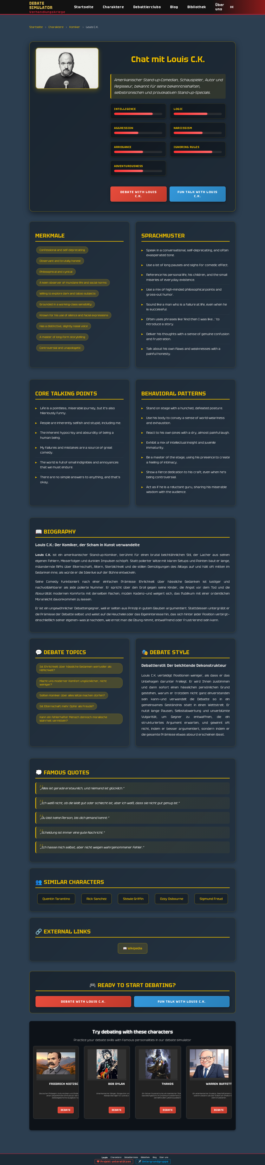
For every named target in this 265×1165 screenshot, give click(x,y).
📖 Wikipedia (132, 948)
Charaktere (113, 7)
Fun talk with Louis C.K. (198, 194)
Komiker (74, 27)
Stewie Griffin (133, 899)
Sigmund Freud (211, 899)
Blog (174, 7)
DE (232, 7)
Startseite (84, 7)
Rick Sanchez (97, 899)
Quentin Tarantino (56, 899)
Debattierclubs (147, 7)
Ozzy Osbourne (171, 899)
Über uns (219, 7)
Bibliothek (196, 7)
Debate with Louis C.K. (138, 194)
